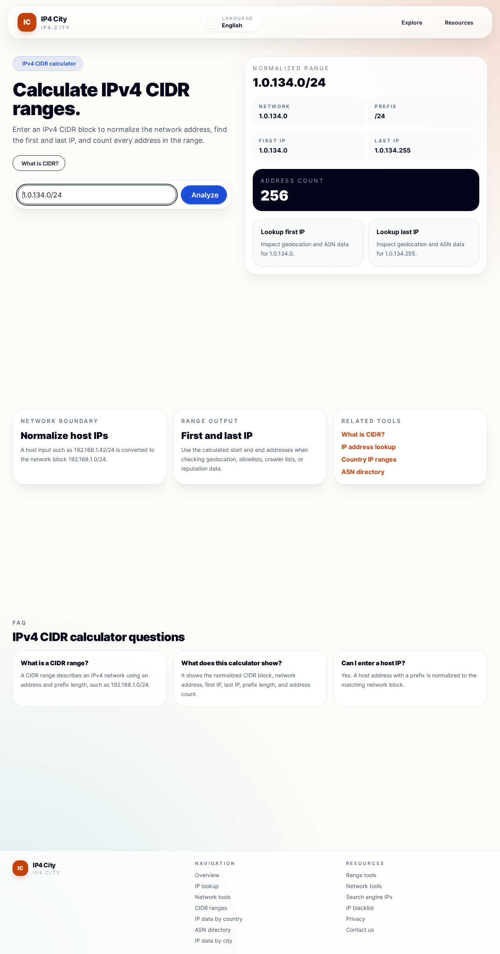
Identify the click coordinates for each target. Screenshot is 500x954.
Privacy (355, 918)
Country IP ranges (368, 459)
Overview (207, 875)
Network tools (212, 897)
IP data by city (213, 940)
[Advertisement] (246, 338)
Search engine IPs (369, 897)
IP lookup (207, 886)
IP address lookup (368, 447)
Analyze (205, 195)
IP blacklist (360, 907)
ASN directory (362, 472)
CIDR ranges (211, 907)
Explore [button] (412, 22)
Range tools (361, 875)
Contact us (360, 929)
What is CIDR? (40, 163)
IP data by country (219, 918)
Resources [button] (459, 22)
